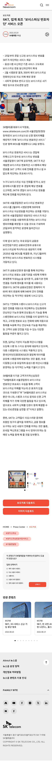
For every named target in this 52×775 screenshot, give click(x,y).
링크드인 (46, 717)
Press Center (19, 542)
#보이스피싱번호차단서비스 (17, 553)
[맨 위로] (46, 677)
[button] (15, 655)
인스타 (30, 717)
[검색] (41, 5)
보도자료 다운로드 (26, 517)
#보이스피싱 (11, 548)
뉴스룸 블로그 (6, 726)
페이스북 (22, 717)
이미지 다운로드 (26, 526)
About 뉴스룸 (10, 675)
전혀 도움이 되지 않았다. (16, 597)
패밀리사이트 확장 (26, 705)
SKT (10, 5)
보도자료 (6, 16)
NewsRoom (9, 7)
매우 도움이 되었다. (14, 583)
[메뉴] (47, 5)
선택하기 (37, 599)
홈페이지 (6, 717)
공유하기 (47, 34)
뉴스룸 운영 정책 (11, 681)
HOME (6, 542)
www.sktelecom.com (14, 131)
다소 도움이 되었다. (14, 587)
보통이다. (11, 590)
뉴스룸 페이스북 (14, 726)
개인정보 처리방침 (12, 687)
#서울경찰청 (11, 559)
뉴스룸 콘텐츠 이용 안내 (14, 692)
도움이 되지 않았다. (14, 594)
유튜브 (14, 717)
